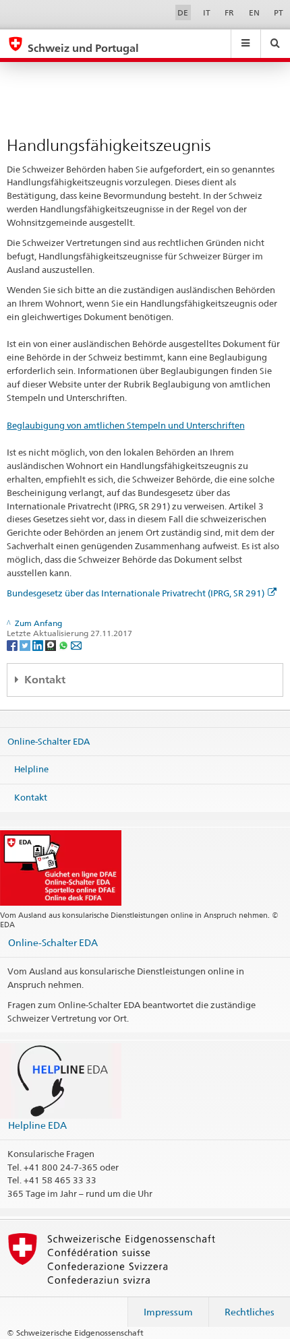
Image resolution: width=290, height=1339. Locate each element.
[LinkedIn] (38, 645)
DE (182, 12)
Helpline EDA (37, 1125)
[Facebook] (13, 645)
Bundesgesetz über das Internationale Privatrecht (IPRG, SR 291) (135, 593)
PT (278, 12)
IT (206, 12)
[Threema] (51, 645)
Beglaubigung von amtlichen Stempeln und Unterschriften (126, 425)
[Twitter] (26, 645)
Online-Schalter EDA (48, 741)
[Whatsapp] (64, 645)
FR (229, 12)
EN (254, 12)
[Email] (76, 645)
